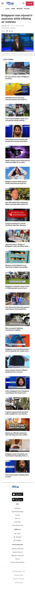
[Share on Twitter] (9, 31)
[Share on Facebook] (7, 31)
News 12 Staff (5, 25)
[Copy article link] (12, 31)
